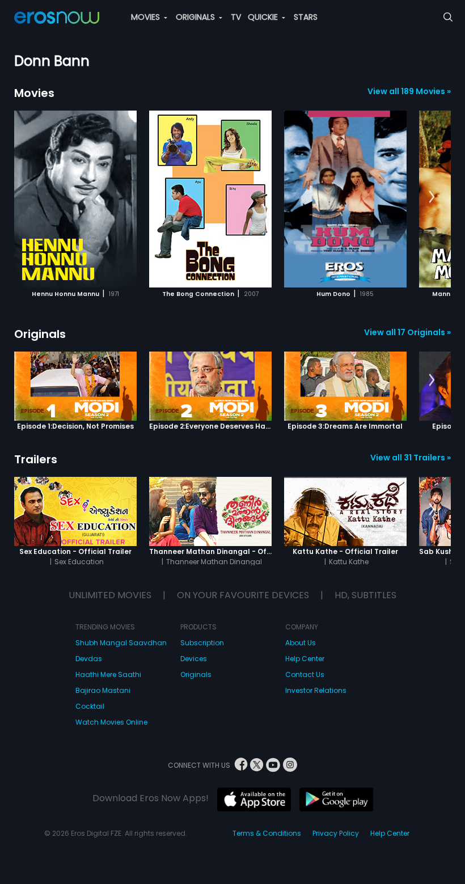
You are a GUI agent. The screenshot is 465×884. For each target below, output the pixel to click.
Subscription (202, 643)
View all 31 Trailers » (410, 457)
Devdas (88, 658)
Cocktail (89, 706)
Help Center (304, 658)
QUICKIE (264, 17)
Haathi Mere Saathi (108, 674)
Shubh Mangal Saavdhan (121, 643)
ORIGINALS (196, 17)
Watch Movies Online (111, 722)
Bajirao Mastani (102, 690)
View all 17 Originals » (407, 332)
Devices (193, 658)
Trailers (35, 459)
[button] (431, 197)
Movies (34, 93)
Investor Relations (315, 690)
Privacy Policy (335, 833)
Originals (40, 334)
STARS (306, 17)
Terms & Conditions (266, 833)
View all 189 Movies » (409, 91)
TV (236, 17)
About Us (300, 643)
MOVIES (146, 17)
